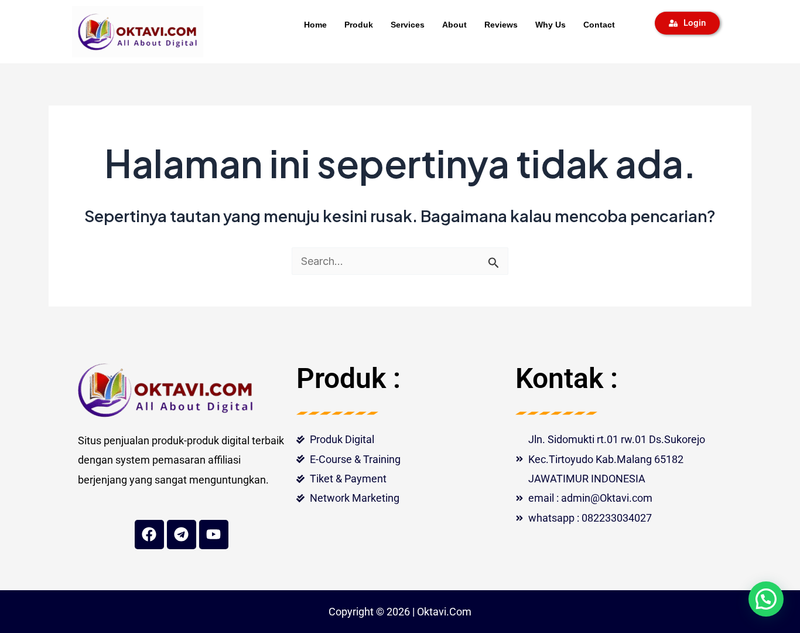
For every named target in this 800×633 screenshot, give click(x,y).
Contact (599, 24)
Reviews (501, 24)
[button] (766, 599)
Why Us (550, 24)
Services (408, 24)
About (454, 24)
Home (315, 24)
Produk (358, 24)
